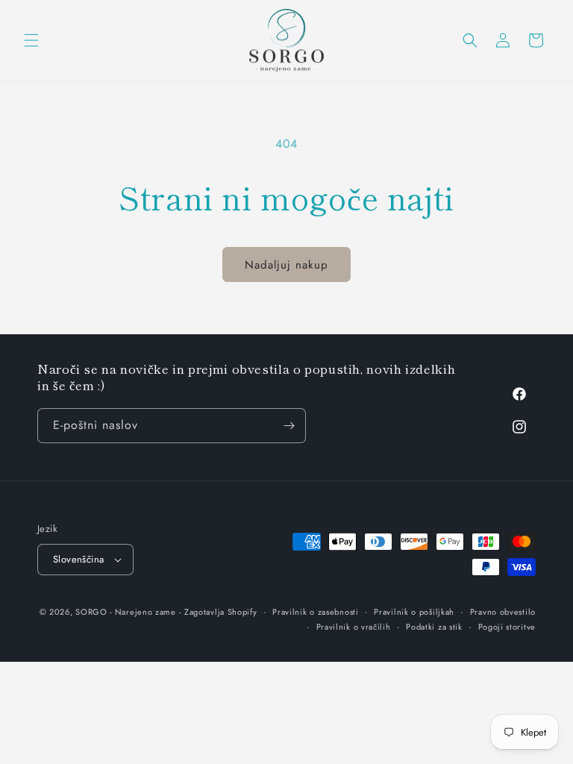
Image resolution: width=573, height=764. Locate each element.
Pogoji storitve (507, 627)
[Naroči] (288, 425)
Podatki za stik (434, 627)
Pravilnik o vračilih (353, 627)
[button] (31, 40)
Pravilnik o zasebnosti (315, 612)
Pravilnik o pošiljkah (414, 612)
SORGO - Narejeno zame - (128, 612)
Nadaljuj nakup (286, 265)
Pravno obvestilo (503, 612)
